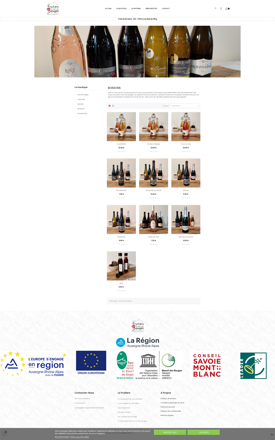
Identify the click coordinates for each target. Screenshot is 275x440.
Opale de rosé (153, 237)
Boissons (81, 109)
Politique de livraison (168, 398)
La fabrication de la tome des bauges (132, 421)
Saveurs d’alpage (153, 144)
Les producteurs (124, 408)
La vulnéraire (121, 144)
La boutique (81, 87)
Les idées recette (124, 412)
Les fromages (83, 94)
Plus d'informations (62, 437)
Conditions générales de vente (172, 403)
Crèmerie (81, 99)
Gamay (186, 190)
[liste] (113, 105)
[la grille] (109, 105)
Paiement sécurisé (168, 407)
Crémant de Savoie (186, 237)
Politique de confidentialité (171, 411)
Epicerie (81, 104)
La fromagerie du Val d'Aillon (128, 403)
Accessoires (82, 113)
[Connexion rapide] (221, 9)
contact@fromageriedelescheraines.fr (89, 408)
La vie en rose (186, 144)
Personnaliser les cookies (79, 437)
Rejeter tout (170, 432)
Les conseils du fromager (127, 417)
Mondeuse (121, 237)
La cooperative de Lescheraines (130, 399)
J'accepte (204, 432)
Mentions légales (167, 415)
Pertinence (185, 106)
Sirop (121, 283)
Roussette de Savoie (153, 190)
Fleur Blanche (121, 190)
